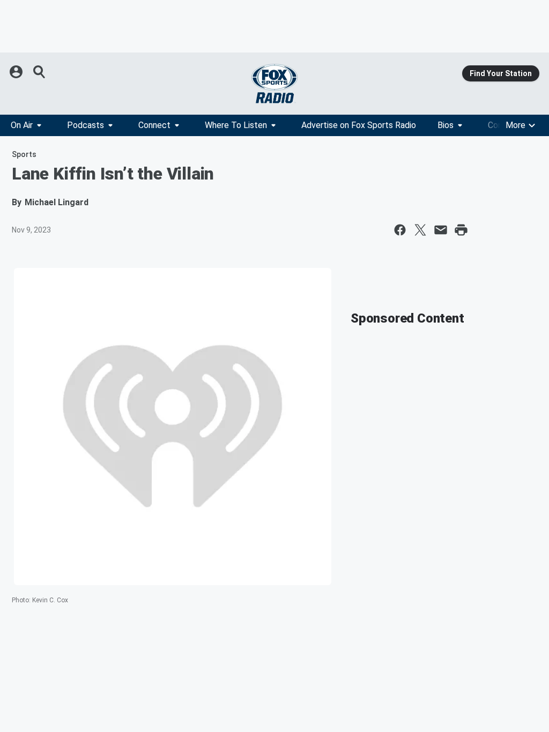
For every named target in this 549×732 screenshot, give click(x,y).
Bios (445, 125)
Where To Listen (236, 125)
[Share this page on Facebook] (399, 229)
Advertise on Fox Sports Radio (358, 125)
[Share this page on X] (420, 229)
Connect (154, 125)
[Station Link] (274, 83)
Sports (24, 154)
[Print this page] (461, 229)
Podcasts (85, 125)
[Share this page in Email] (440, 229)
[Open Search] (39, 71)
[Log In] (17, 71)
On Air (22, 125)
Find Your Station (501, 73)
